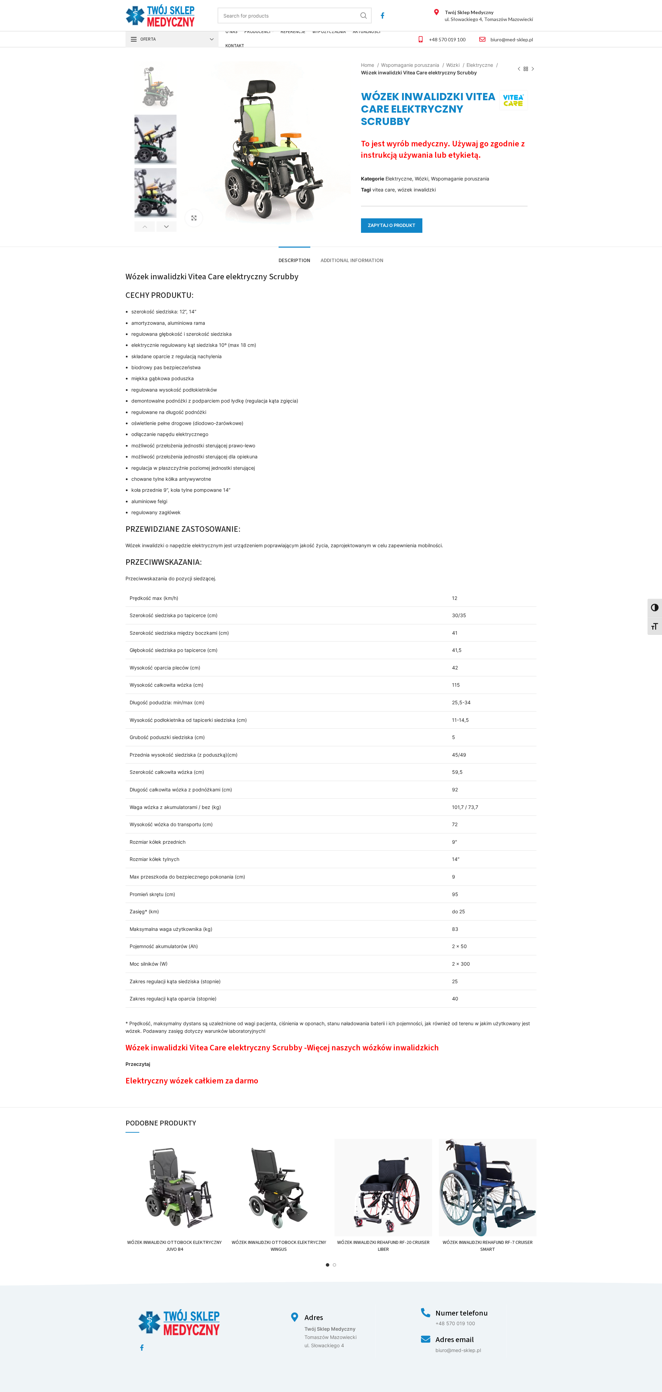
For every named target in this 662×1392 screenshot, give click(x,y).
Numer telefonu (461, 1313)
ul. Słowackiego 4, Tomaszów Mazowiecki (489, 15)
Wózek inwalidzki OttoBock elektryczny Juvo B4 (174, 1246)
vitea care (383, 190)
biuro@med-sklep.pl (512, 39)
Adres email (454, 1339)
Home (368, 65)
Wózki (453, 65)
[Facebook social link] (383, 15)
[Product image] (279, 1187)
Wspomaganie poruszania (411, 65)
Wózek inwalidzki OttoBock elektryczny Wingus (279, 1246)
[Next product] (532, 69)
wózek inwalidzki (417, 190)
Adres (313, 1317)
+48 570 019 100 (447, 39)
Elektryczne (480, 65)
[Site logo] (160, 15)
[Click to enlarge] (193, 218)
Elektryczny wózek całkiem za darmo (192, 1081)
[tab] (294, 257)
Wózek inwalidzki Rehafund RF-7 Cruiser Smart (488, 1246)
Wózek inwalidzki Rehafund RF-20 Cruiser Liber (383, 1246)
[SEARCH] (364, 15)
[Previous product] (518, 69)
